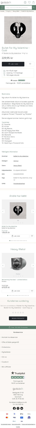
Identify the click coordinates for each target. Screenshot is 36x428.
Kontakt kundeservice (9, 337)
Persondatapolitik (16, 424)
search (34, 7)
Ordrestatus (6, 347)
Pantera (4, 281)
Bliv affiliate (6, 367)
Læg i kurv (13, 64)
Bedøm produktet (18, 318)
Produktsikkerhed (19, 183)
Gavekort (5, 362)
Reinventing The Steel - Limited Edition (14, 279)
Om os (4, 357)
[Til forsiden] (6, 2)
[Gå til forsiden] (18, 389)
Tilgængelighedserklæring (28, 424)
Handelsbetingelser (6, 424)
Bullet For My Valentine (12, 53)
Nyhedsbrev (6, 352)
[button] (3, 211)
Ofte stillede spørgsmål (10, 342)
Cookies (18, 427)
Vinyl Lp (16, 161)
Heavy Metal (18, 165)
